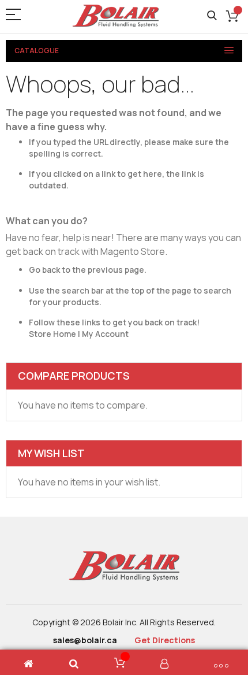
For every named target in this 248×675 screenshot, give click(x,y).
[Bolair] (115, 16)
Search (212, 16)
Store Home (52, 333)
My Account (105, 333)
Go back (44, 269)
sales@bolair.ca (85, 640)
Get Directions (164, 640)
